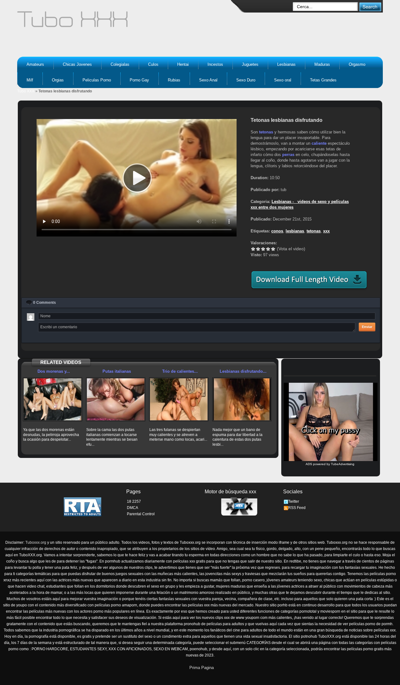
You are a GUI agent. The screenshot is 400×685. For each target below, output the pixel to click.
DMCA (132, 508)
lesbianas (295, 231)
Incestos (215, 64)
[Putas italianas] (115, 399)
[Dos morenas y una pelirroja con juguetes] (52, 399)
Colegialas (120, 64)
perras (288, 154)
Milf (30, 80)
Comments (44, 302)
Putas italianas (116, 371)
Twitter (293, 501)
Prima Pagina (201, 667)
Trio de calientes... (180, 371)
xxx (326, 231)
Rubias (174, 80)
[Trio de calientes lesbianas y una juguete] (178, 399)
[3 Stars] (263, 249)
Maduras (322, 64)
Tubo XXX (25, 91)
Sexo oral (282, 80)
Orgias (58, 80)
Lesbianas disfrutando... (243, 371)
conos (277, 231)
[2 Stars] (258, 249)
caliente (319, 143)
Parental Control (141, 514)
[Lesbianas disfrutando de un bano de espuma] (242, 399)
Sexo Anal (208, 80)
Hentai (183, 64)
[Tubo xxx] (127, 22)
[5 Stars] (273, 249)
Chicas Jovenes (77, 64)
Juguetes (250, 64)
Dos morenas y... (54, 371)
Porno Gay (139, 80)
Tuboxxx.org (35, 542)
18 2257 (134, 501)
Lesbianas (286, 64)
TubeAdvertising (342, 464)
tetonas (266, 132)
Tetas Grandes (323, 80)
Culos (153, 64)
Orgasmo (357, 64)
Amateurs (35, 64)
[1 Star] (253, 249)
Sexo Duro (245, 80)
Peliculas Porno (96, 80)
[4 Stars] (268, 249)
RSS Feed (297, 508)
